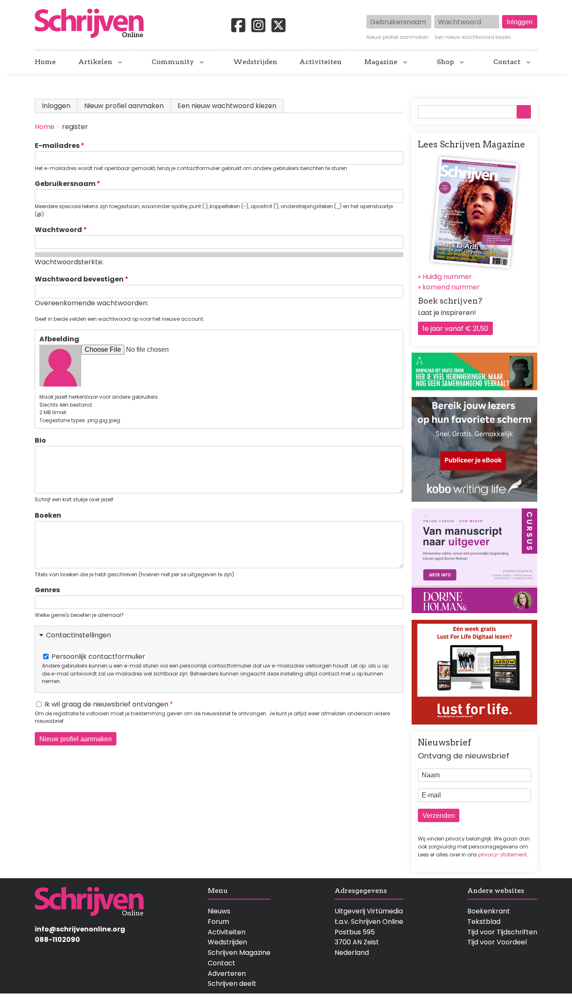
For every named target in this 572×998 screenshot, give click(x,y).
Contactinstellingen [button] (78, 635)
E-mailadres (57, 145)
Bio (40, 440)
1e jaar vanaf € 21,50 (455, 328)
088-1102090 (57, 939)
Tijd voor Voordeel (497, 942)
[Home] (92, 23)
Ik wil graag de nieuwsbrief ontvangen (106, 704)
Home (45, 62)
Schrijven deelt (232, 983)
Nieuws (219, 911)
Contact (506, 62)
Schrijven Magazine (239, 952)
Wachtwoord (58, 230)
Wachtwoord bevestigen (79, 279)
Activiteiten (320, 62)
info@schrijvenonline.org (80, 929)
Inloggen (56, 106)
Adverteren (227, 973)
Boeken (48, 515)
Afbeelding (59, 339)
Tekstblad (483, 921)
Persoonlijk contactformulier (98, 656)
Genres (47, 590)
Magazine (380, 62)
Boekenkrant (488, 911)
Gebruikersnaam (65, 183)
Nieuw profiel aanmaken (397, 37)
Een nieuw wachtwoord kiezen (473, 37)
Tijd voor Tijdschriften (502, 932)
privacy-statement (502, 854)
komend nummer (451, 287)
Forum (218, 921)
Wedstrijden (255, 62)
